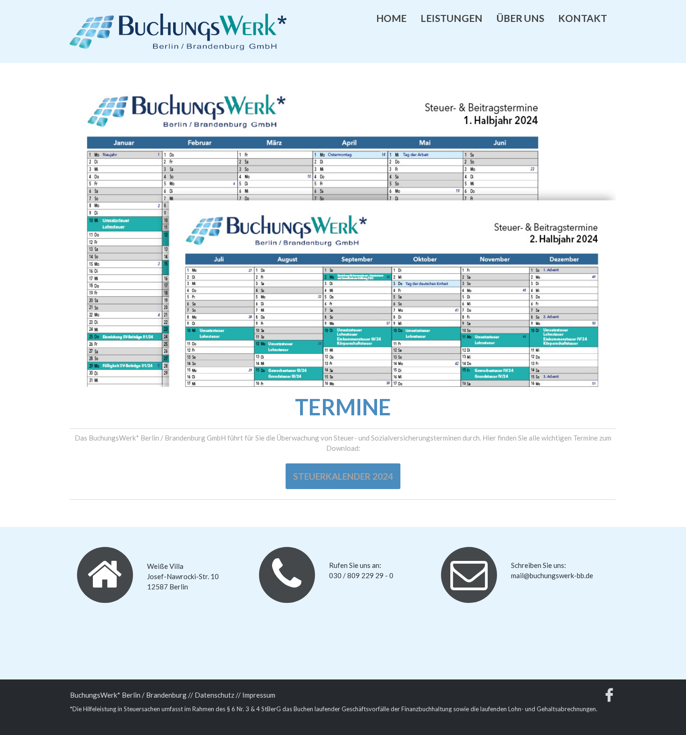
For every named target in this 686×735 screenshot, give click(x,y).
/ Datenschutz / (214, 695)
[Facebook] (609, 697)
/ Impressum (256, 695)
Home (391, 18)
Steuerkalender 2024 (343, 476)
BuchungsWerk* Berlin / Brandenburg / (130, 695)
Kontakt (582, 18)
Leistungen (451, 18)
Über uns (520, 18)
